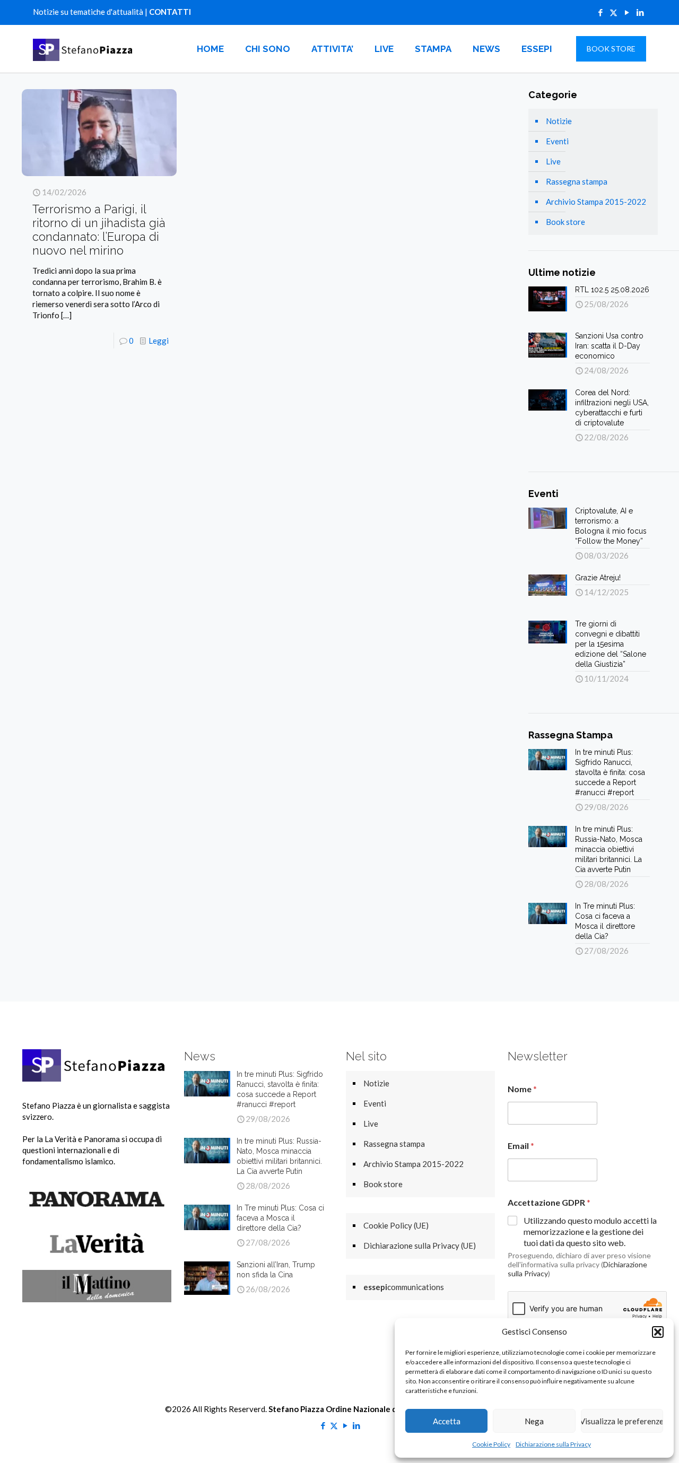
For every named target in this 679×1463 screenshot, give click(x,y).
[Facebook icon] (600, 12)
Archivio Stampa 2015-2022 (596, 201)
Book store (565, 222)
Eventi (557, 141)
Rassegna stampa (576, 181)
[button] (657, 1332)
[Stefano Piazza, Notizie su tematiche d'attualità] (84, 49)
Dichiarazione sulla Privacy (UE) (419, 1245)
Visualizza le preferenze (622, 1421)
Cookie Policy (491, 1444)
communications (403, 1287)
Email (521, 1145)
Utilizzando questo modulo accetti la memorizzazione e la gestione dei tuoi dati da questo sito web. (590, 1231)
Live (553, 161)
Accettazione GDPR (549, 1202)
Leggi (159, 340)
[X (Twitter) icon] (613, 12)
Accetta (446, 1421)
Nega (534, 1421)
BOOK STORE (611, 48)
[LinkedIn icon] (640, 12)
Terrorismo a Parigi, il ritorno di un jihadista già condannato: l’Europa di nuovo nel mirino (99, 229)
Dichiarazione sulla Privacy (553, 1444)
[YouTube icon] (627, 12)
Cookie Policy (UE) (396, 1225)
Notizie (559, 121)
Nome (522, 1089)
